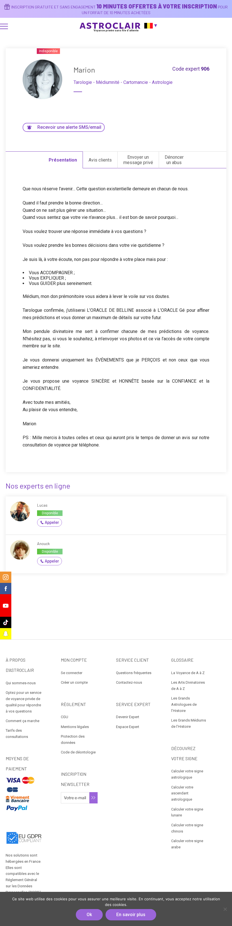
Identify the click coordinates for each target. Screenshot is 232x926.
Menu (4, 26)
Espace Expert (127, 727)
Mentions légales (75, 727)
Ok (89, 914)
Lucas (42, 505)
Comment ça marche (22, 721)
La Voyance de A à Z (188, 673)
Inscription (93, 797)
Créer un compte (74, 682)
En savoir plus (130, 914)
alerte (69, 127)
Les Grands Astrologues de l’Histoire (184, 704)
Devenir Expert (127, 717)
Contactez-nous (129, 682)
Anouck (43, 543)
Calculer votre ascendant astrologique (182, 793)
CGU (64, 717)
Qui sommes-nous (21, 683)
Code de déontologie (78, 752)
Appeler (52, 522)
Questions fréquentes (133, 673)
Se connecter (71, 673)
